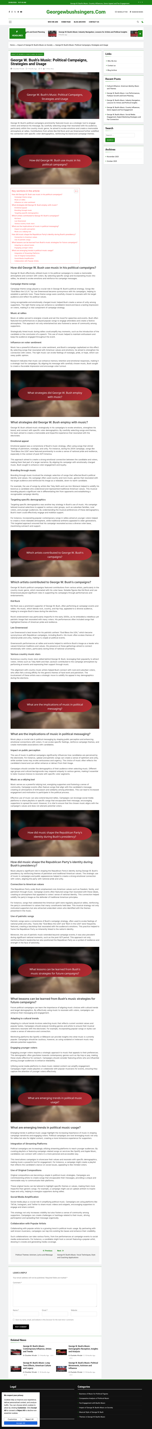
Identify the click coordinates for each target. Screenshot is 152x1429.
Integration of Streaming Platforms (27, 253)
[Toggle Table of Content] (74, 191)
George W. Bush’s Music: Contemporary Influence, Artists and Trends (37, 1349)
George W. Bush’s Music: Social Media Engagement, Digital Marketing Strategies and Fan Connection (124, 117)
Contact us (94, 22)
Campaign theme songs (23, 197)
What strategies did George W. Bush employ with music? (35, 205)
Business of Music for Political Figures (93, 1394)
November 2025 (113, 157)
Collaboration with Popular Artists (26, 261)
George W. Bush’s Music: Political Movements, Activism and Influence (83, 1365)
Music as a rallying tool (22, 231)
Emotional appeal (20, 208)
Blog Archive (80, 22)
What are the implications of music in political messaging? (35, 226)
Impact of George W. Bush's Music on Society (27, 54)
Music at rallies (19, 200)
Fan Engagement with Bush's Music (92, 1403)
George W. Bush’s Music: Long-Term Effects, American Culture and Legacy (37, 1365)
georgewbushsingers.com (76, 12)
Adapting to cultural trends (24, 245)
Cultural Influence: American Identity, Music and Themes (108, 2)
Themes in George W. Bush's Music (92, 1417)
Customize (12, 1419)
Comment (17, 1283)
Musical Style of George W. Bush (91, 1412)
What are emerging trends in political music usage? (32, 250)
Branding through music (23, 210)
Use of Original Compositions (24, 256)
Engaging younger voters (23, 248)
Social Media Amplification (24, 258)
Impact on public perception (24, 229)
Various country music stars (24, 223)
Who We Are (53, 22)
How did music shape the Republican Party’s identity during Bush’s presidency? (44, 234)
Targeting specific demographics (26, 213)
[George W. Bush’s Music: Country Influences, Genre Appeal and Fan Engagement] (84, 35)
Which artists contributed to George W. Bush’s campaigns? (35, 216)
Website (74, 1310)
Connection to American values (25, 237)
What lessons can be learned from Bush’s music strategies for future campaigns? (44, 242)
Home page (66, 22)
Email (45, 1310)
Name (16, 1310)
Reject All (29, 1419)
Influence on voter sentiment (24, 202)
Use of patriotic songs (22, 240)
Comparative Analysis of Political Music (94, 1398)
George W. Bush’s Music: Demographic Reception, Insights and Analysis (83, 1349)
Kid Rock (17, 218)
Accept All (20, 1423)
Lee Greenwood (20, 221)
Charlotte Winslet (18, 69)
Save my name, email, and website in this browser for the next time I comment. (44, 1320)
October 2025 (112, 161)
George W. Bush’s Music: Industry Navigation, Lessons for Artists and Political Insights (42, 32)
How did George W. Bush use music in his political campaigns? (37, 194)
